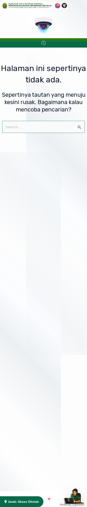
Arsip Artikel (16, 246)
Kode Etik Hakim (19, 386)
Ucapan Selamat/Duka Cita (26, 219)
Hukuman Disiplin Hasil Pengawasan (33, 401)
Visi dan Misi (16, 76)
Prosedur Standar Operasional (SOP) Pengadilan (43, 92)
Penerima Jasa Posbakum (29, 457)
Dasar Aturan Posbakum (28, 501)
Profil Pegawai (17, 125)
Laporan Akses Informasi (25, 298)
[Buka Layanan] (74, 494)
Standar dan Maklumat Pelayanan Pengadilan (40, 141)
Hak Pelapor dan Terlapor (25, 342)
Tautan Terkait (17, 205)
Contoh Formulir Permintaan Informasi (35, 283)
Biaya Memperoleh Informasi (28, 268)
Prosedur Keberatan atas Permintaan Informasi (41, 254)
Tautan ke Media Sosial (23, 234)
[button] (43, 43)
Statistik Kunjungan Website (27, 190)
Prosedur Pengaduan (22, 327)
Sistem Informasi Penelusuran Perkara (35, 108)
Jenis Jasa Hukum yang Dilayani (34, 472)
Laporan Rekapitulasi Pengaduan (31, 357)
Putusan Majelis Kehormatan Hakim (33, 416)
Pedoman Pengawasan (24, 371)
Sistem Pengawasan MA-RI (26, 312)
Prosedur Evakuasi (21, 430)
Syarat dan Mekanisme (27, 486)
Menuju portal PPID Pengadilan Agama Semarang (43, 174)
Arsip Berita (15, 157)
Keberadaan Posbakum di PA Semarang (39, 442)
